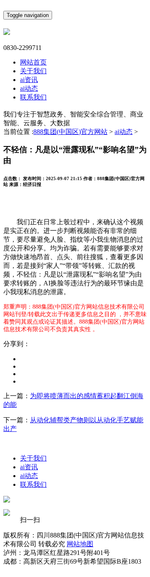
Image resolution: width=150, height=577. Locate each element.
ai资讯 (29, 79)
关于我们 (33, 70)
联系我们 (33, 97)
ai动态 (29, 88)
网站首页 (33, 62)
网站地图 (80, 543)
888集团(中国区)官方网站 (70, 131)
